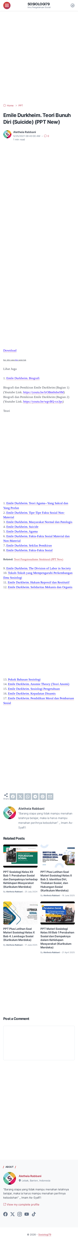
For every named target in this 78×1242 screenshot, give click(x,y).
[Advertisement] (39, 57)
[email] (50, 796)
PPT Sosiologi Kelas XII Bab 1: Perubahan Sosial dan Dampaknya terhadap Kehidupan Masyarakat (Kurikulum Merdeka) (20, 879)
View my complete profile (22, 1204)
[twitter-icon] (12, 1214)
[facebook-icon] (5, 1214)
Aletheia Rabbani (30, 1176)
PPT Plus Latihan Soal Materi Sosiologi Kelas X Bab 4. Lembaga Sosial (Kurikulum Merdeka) (19, 934)
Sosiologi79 (39, 4)
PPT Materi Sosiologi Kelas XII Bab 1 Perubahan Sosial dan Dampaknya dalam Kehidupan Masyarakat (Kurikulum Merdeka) (57, 938)
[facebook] (13, 796)
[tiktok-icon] (34, 1214)
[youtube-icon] (26, 1214)
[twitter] (20, 796)
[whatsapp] (27, 796)
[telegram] (35, 796)
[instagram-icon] (19, 1214)
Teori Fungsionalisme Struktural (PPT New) (38, 559)
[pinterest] (42, 796)
